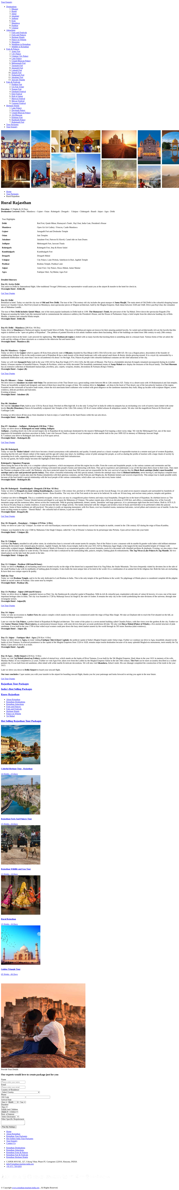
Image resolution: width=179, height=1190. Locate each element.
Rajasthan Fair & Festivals (17, 1155)
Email (3, 1085)
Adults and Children (9, 1109)
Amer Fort (16, 51)
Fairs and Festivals (19, 32)
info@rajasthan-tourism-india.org (20, 1164)
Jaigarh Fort (16, 73)
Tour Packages (12, 124)
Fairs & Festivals (13, 82)
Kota (14, 21)
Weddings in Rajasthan (21, 44)
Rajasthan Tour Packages (15, 683)
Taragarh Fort (17, 65)
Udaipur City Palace (20, 56)
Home (8, 191)
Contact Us (11, 1143)
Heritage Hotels (18, 37)
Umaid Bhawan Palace (21, 61)
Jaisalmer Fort (17, 77)
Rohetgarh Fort (18, 122)
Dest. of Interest (7, 1114)
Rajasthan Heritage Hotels (17, 1157)
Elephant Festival (19, 91)
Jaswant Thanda (18, 80)
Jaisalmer (15, 16)
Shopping (16, 42)
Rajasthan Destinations (15, 702)
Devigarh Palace (18, 110)
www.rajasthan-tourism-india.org (25, 1188)
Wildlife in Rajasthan (20, 47)
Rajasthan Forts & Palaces (17, 1152)
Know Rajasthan (10, 694)
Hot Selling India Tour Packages (19, 1138)
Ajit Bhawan (17, 115)
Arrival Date (6, 1100)
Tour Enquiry (6, 2)
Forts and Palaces (19, 35)
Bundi (14, 11)
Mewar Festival (18, 101)
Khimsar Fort (17, 117)
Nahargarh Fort (18, 75)
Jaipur (14, 14)
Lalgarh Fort (17, 70)
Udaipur (15, 28)
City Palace (16, 54)
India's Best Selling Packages (16, 689)
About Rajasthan (13, 699)
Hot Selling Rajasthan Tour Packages (21, 721)
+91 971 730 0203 (14, 1166)
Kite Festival (17, 94)
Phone (3, 1094)
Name (3, 1079)
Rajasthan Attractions (15, 704)
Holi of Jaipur (17, 96)
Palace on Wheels (19, 40)
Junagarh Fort (17, 68)
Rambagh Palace (18, 120)
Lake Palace (17, 58)
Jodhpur (15, 18)
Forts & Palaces (12, 49)
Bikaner (15, 9)
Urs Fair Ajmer (18, 87)
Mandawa (16, 23)
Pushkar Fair (17, 84)
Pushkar (15, 25)
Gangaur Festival (19, 103)
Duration (4, 1104)
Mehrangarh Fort (19, 63)
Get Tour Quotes (8, 293)
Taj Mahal (10, 716)
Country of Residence (10, 1090)
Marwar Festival (18, 98)
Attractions (10, 30)
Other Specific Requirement (12, 1119)
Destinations (11, 7)
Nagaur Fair (16, 89)
